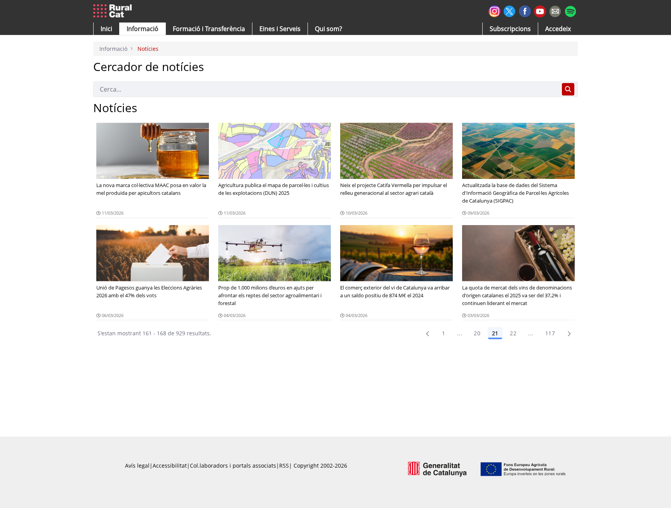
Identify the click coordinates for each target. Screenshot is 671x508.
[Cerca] (568, 89)
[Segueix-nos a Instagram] (494, 10)
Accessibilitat (170, 465)
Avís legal (137, 465)
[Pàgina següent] (569, 333)
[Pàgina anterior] (428, 333)
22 (513, 333)
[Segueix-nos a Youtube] (540, 10)
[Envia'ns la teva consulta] (555, 10)
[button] (106, 29)
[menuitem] (209, 29)
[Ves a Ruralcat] (114, 11)
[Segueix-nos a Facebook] (525, 10)
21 (495, 333)
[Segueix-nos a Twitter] (510, 10)
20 (477, 333)
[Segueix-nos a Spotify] (570, 10)
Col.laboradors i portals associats (233, 465)
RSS (284, 465)
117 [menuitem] (550, 333)
